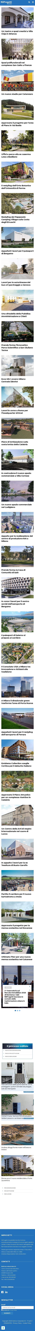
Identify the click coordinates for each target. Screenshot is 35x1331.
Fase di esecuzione (11, 1056)
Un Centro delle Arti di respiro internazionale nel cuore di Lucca (16, 831)
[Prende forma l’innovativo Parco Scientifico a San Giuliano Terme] (17, 331)
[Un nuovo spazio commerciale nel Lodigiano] (17, 491)
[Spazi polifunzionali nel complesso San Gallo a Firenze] (17, 49)
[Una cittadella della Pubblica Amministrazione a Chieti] (17, 300)
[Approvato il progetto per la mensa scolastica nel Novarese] (17, 912)
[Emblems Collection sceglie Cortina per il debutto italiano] (17, 749)
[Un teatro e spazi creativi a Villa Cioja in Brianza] (17, 17)
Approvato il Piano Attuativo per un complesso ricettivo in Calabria (16, 797)
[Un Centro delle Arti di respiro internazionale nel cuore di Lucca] (17, 815)
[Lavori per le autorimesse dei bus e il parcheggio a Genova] (17, 268)
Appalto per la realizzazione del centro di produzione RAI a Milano (17, 538)
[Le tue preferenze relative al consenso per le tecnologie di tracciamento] (3, 1328)
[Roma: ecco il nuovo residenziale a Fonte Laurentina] (17, 1165)
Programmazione (10, 1188)
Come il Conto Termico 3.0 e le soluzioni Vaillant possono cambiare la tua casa (16, 1117)
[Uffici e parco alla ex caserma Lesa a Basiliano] (17, 140)
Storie (8, 987)
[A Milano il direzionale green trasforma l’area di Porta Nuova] (17, 687)
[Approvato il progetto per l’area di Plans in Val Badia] (17, 109)
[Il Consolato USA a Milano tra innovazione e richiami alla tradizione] (17, 653)
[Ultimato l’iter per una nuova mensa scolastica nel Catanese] (17, 943)
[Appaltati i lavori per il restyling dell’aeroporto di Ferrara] (17, 718)
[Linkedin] (6, 1292)
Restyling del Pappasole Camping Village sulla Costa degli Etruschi (15, 219)
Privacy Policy (13, 1310)
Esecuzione (7, 1194)
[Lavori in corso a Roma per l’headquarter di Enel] (17, 397)
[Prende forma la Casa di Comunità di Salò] (17, 556)
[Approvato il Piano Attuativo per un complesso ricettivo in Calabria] (17, 781)
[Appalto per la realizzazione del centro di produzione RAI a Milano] (17, 522)
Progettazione (9, 1191)
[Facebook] (2, 1292)
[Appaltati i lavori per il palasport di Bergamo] (17, 237)
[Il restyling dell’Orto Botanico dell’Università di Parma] (17, 172)
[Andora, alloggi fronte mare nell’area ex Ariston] (17, 1134)
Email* (3, 1305)
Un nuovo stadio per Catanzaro (17, 94)
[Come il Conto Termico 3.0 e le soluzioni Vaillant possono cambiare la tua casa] (17, 1104)
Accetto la (6, 1310)
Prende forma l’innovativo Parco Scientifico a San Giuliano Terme (17, 347)
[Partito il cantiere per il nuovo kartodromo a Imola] (17, 880)
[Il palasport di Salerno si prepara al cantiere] (17, 621)
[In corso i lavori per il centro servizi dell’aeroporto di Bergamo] (17, 587)
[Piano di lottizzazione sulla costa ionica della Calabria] (17, 428)
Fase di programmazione (13, 1050)
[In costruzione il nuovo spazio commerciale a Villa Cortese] (17, 459)
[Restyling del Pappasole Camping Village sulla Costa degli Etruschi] (17, 203)
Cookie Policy (27, 1323)
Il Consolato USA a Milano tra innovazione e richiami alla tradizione (15, 669)
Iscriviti (7, 1313)
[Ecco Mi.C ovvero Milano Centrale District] (17, 365)
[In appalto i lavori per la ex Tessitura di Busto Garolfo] (17, 849)
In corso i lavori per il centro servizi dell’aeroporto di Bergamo (15, 604)
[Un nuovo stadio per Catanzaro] (17, 80)
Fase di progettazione (12, 1053)
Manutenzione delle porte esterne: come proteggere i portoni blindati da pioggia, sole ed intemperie (16, 1087)
